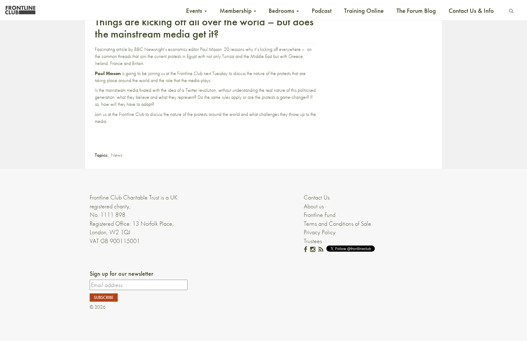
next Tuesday (216, 73)
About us (314, 206)
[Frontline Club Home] (20, 8)
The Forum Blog (416, 11)
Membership (236, 11)
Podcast (322, 11)
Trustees (313, 241)
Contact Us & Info (471, 11)
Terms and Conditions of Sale (337, 224)
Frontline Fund (319, 215)
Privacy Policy (319, 232)
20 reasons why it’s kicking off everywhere (262, 49)
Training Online (364, 11)
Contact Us (317, 197)
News (116, 155)
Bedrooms (282, 11)
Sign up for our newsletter (121, 274)
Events (195, 11)
